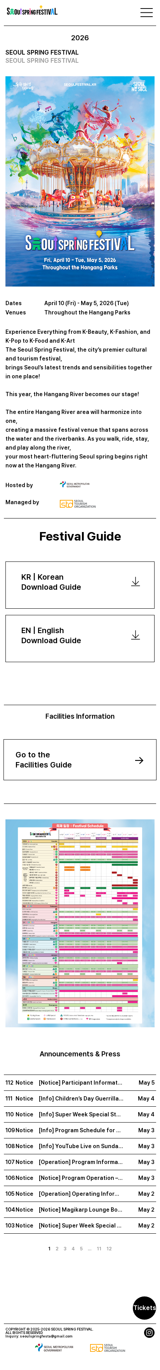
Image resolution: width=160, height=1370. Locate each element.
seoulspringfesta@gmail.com (46, 1336)
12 (109, 1249)
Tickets (144, 1308)
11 (99, 1249)
